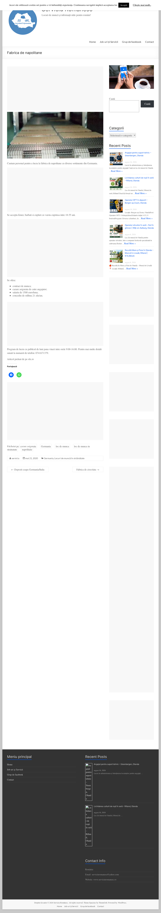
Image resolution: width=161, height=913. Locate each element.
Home (92, 41)
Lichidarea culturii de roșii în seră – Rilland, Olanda (116, 806)
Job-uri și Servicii (109, 41)
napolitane (27, 449)
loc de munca (62, 446)
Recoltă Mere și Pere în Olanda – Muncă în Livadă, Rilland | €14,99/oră (139, 253)
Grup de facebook (131, 41)
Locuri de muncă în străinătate (69, 458)
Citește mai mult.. (142, 4)
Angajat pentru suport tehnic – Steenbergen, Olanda (116, 764)
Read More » (116, 170)
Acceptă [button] (123, 5)
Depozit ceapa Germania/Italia (27, 469)
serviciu (15, 458)
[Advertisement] (55, 88)
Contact (149, 41)
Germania (46, 446)
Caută (112, 98)
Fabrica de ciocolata (87, 469)
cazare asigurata (28, 446)
